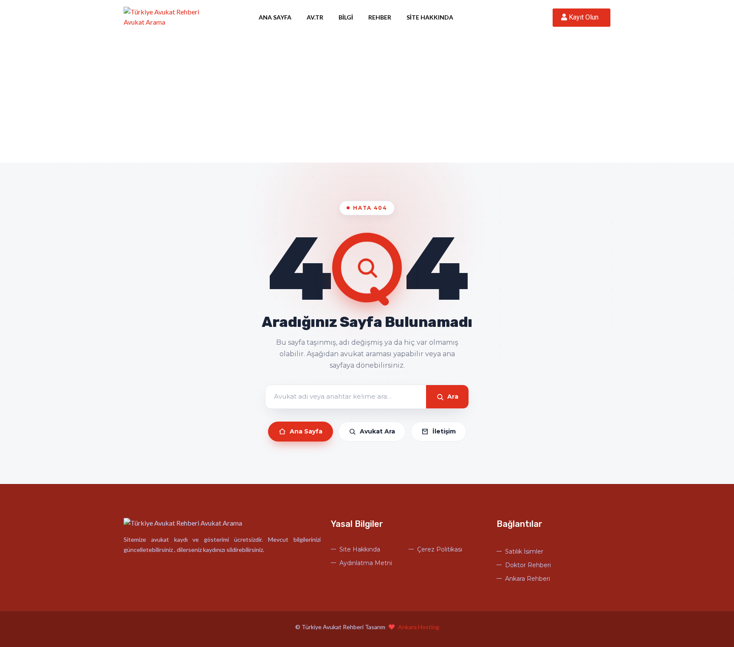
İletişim (444, 431)
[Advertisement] (367, 98)
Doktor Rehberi (528, 565)
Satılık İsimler (524, 551)
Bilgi (346, 17)
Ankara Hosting (418, 626)
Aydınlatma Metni (365, 563)
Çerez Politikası (439, 549)
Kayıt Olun (584, 17)
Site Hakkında (430, 17)
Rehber (379, 17)
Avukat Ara (377, 431)
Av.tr (315, 17)
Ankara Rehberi (527, 578)
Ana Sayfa (275, 17)
